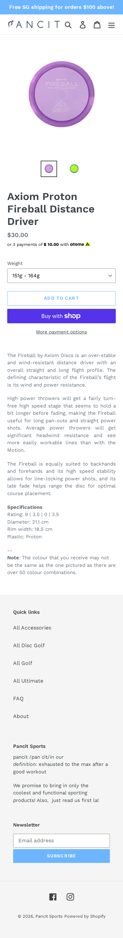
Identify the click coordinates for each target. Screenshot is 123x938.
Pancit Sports (49, 916)
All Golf (22, 663)
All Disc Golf (29, 645)
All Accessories (32, 628)
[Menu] (111, 24)
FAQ (18, 698)
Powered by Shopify (85, 916)
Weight (15, 263)
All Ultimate (28, 681)
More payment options (61, 331)
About (21, 716)
